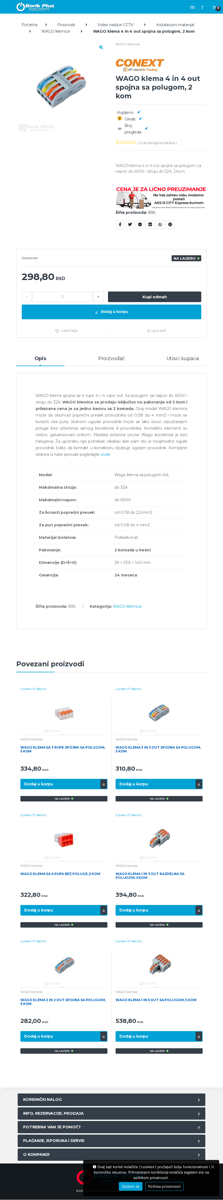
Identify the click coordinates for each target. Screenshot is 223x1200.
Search (193, 7)
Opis (40, 358)
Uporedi (158, 330)
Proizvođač (111, 358)
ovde (105, 454)
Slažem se (131, 1186)
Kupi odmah (155, 296)
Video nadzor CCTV (116, 24)
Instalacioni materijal (175, 24)
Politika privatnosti (164, 1186)
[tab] (40, 361)
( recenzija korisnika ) (157, 143)
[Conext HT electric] (161, 64)
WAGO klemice (55, 31)
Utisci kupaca (182, 358)
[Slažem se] (212, 1166)
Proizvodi (66, 24)
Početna (29, 24)
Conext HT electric (33, 689)
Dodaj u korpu (114, 311)
